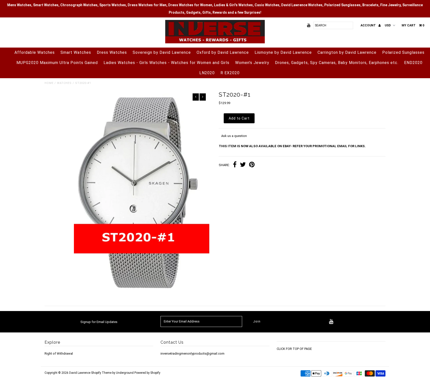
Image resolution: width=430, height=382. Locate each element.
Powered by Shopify (147, 373)
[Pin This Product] (252, 165)
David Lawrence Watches (301, 5)
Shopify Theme (101, 373)
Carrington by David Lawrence (347, 52)
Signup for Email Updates (98, 322)
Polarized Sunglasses (403, 52)
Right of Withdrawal (59, 353)
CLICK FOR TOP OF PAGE (294, 349)
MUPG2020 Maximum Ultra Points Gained (57, 62)
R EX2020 (230, 72)
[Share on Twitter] (243, 165)
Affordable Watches (34, 52)
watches (64, 83)
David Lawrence (80, 373)
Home (49, 83)
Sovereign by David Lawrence (162, 52)
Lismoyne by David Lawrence (283, 52)
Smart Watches (75, 52)
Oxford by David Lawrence (223, 52)
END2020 (413, 62)
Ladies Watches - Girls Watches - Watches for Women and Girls (166, 62)
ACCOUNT (368, 25)
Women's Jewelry (252, 62)
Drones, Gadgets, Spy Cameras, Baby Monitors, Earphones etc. (336, 62)
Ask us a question (234, 136)
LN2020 (207, 72)
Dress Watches (112, 52)
